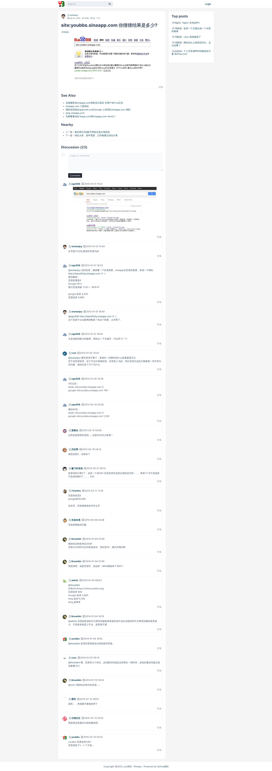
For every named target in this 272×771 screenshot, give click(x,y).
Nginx (178, 22)
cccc (73, 657)
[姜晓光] (65, 431)
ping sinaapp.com (75, 113)
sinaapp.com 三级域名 (77, 106)
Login (208, 4)
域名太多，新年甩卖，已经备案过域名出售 (96, 135)
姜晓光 (74, 430)
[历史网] (65, 450)
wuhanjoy (74, 15)
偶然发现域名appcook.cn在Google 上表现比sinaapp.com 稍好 (98, 109)
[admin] (65, 581)
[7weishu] (65, 491)
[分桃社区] (65, 718)
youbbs (75, 638)
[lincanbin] (65, 539)
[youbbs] (65, 639)
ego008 (75, 183)
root (73, 352)
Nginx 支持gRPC (191, 22)
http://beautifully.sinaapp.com (84, 273)
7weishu (76, 490)
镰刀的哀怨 (77, 468)
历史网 (74, 449)
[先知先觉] (65, 520)
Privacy (138, 766)
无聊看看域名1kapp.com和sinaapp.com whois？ (91, 116)
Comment (75, 175)
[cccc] (65, 658)
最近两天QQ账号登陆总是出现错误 (92, 132)
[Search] (110, 4)
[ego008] (65, 184)
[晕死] (65, 699)
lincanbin (76, 538)
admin (74, 580)
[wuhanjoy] (63, 17)
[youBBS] (61, 4)
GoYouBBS (163, 766)
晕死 (73, 699)
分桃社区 (75, 718)
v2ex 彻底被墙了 (192, 36)
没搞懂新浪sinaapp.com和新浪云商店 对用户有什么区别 (94, 102)
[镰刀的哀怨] (65, 469)
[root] (65, 353)
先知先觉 (75, 519)
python (178, 51)
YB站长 (66, 32)
